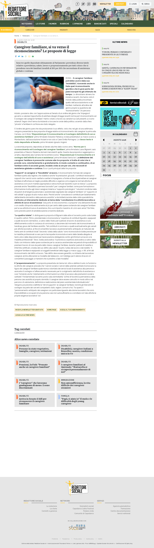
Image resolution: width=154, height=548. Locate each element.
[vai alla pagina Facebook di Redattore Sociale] (77, 4)
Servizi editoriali (123, 513)
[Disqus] (55, 442)
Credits (100, 539)
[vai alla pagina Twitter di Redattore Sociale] (83, 4)
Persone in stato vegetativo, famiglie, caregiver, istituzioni (35, 350)
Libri (88, 24)
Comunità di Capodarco (84, 513)
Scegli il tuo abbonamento (72, 310)
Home (16, 36)
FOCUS (107, 175)
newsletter (105, 4)
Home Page (51, 310)
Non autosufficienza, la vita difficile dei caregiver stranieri (75, 385)
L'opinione (78, 24)
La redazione (51, 506)
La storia (53, 509)
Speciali (114, 24)
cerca (146, 4)
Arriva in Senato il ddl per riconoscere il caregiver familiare (32, 401)
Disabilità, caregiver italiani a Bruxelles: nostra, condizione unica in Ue (77, 351)
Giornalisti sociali (87, 506)
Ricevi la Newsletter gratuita (29, 310)
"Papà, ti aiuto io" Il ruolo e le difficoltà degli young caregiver (76, 401)
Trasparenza (65, 539)
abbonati (120, 4)
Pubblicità (55, 539)
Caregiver (19, 333)
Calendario (127, 24)
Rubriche (64, 24)
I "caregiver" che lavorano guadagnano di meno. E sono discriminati (34, 385)
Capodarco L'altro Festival (83, 509)
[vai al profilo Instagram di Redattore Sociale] (89, 4)
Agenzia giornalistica (121, 506)
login (134, 4)
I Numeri (52, 24)
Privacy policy (78, 539)
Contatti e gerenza (49, 511)
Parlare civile (88, 511)
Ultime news (119, 42)
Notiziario (27, 24)
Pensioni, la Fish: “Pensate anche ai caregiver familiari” (34, 365)
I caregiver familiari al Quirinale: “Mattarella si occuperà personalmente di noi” (75, 368)
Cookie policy (90, 539)
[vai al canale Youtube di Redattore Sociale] (94, 4)
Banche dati (100, 24)
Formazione (125, 509)
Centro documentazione (120, 511)
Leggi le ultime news (24, 315)
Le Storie (40, 24)
